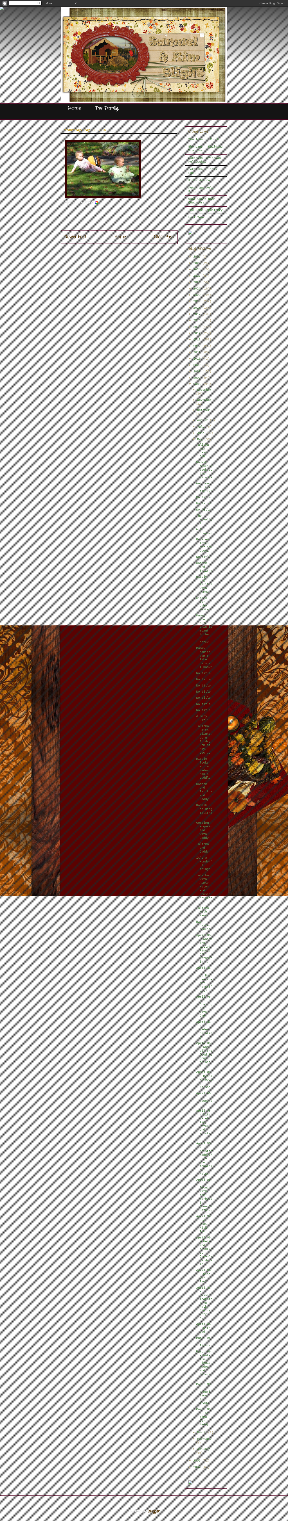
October (203, 410)
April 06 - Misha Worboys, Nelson (204, 1079)
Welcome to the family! (204, 487)
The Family (106, 108)
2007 (197, 378)
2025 (197, 263)
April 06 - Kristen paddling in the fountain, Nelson (204, 1158)
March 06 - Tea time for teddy (203, 1416)
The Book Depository (205, 210)
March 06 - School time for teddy (203, 1393)
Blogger (154, 1511)
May (200, 439)
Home (74, 108)
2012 (197, 346)
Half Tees (196, 217)
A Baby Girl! (202, 718)
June (201, 433)
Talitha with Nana (202, 911)
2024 (197, 269)
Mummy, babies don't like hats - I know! (204, 657)
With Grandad (204, 531)
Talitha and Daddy (203, 847)
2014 (197, 333)
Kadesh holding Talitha (204, 810)
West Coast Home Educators (201, 201)
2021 (197, 288)
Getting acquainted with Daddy (204, 830)
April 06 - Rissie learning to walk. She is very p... (204, 1303)
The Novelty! (204, 519)
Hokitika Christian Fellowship (204, 160)
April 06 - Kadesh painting (204, 1029)
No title (203, 497)
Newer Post (75, 237)
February (204, 1439)
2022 (197, 282)
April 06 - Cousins (204, 1099)
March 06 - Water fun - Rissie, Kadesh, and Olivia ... (204, 1365)
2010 (197, 358)
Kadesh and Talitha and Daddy (204, 791)
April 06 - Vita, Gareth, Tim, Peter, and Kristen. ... (204, 1124)
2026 (197, 256)
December (204, 390)
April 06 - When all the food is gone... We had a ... (204, 1054)
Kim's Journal (200, 180)
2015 (197, 327)
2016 (197, 320)
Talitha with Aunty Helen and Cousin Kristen (204, 888)
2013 (197, 339)
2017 (197, 314)
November (204, 400)
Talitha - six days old (204, 450)
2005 (197, 1460)
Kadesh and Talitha (204, 566)
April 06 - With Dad (203, 1328)
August (203, 420)
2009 (197, 365)
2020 (197, 295)
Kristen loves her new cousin (204, 545)
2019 (197, 301)
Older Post (164, 237)
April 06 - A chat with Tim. (203, 1224)
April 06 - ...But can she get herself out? (204, 979)
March (202, 1432)
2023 (197, 276)
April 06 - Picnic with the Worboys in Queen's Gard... (204, 1195)
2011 (197, 352)
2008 (197, 371)
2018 (197, 308)
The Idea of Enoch (203, 139)
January (203, 1449)
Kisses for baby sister (203, 603)
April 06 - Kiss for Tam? (203, 1275)
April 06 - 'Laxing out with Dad (204, 1006)
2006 (197, 384)
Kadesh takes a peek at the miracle (204, 470)
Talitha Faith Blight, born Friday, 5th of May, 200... (204, 739)
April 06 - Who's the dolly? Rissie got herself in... (204, 948)
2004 (197, 1467)
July (201, 427)
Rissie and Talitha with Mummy (204, 584)
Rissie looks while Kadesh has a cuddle (204, 768)
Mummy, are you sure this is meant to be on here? (204, 629)
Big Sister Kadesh (204, 925)
